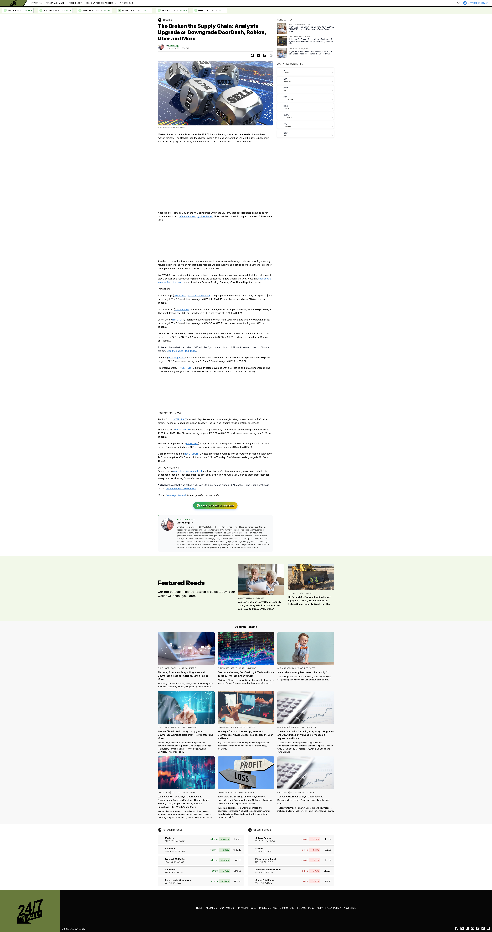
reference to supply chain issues (196, 216)
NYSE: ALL (180, 295)
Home (199, 908)
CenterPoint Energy (265, 880)
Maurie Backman (245, 598)
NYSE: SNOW (182, 429)
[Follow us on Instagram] (477, 928)
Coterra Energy (263, 838)
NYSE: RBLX (180, 419)
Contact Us (227, 908)
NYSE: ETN (178, 319)
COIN (167, 851)
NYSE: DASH (182, 309)
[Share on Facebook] (252, 55)
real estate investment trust (187, 471)
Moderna (169, 838)
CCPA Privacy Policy (329, 908)
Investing (37, 3)
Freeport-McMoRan (175, 859)
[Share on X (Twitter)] (258, 55)
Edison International (265, 859)
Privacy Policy (305, 908)
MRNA (167, 841)
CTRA (257, 841)
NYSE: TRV (192, 443)
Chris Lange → (185, 522)
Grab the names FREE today (181, 351)
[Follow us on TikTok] (483, 928)
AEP (257, 872)
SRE (257, 851)
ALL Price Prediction (199, 295)
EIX (256, 862)
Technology (75, 3)
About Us (211, 908)
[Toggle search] (458, 3)
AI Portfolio (126, 3)
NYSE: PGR (184, 367)
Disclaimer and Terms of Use (276, 908)
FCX (167, 862)
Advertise (350, 908)
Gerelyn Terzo (294, 593)
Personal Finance (55, 3)
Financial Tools (246, 908)
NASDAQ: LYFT (176, 357)
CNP (257, 883)
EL (166, 883)
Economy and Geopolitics (99, 3)
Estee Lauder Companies (178, 880)
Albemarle (170, 869)
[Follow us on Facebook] (456, 928)
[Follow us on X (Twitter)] (462, 928)
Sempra (259, 848)
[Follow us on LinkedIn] (467, 928)
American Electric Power (268, 869)
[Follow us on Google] (271, 55)
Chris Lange (173, 45)
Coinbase (170, 848)
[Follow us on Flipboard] (264, 55)
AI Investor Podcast (478, 3)
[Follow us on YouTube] (472, 928)
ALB (166, 872)
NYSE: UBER (191, 453)
